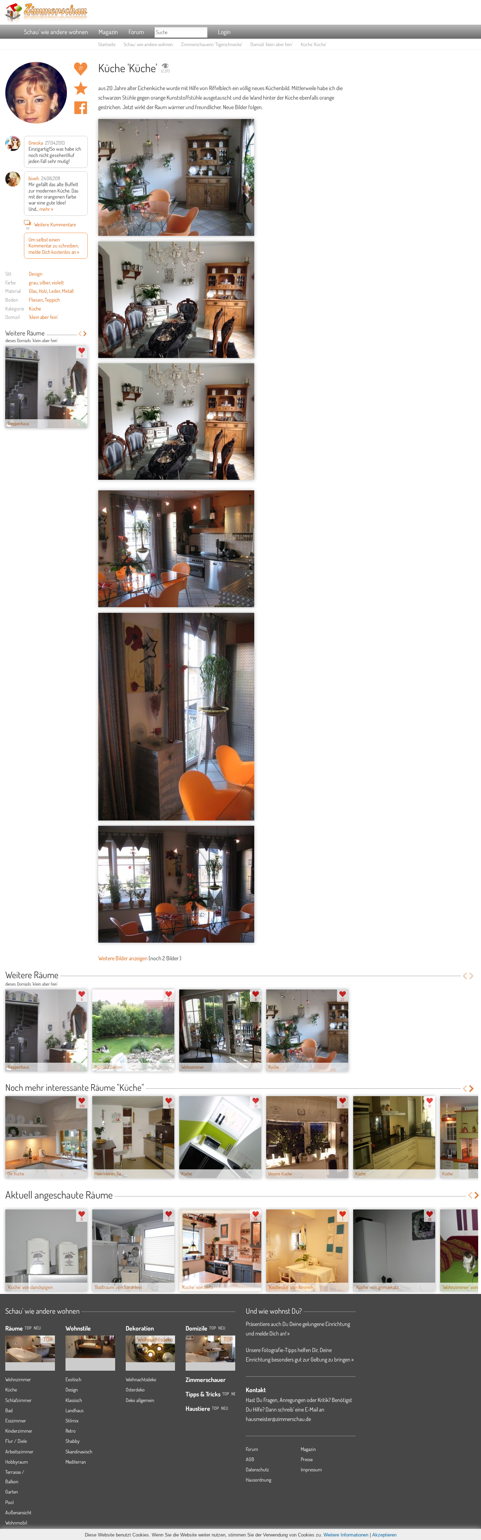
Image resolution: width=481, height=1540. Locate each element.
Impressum (311, 1469)
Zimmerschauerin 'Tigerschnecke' (211, 44)
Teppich (52, 299)
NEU (37, 1328)
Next (85, 334)
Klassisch (73, 1400)
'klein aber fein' (43, 317)
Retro (70, 1431)
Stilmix (72, 1420)
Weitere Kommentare (51, 225)
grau (33, 282)
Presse (307, 1459)
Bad (9, 1410)
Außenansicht (18, 1512)
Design (35, 273)
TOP (28, 1328)
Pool (9, 1502)
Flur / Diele (16, 1441)
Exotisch (73, 1379)
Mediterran (75, 1462)
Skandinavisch (78, 1451)
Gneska (36, 142)
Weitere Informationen (346, 1535)
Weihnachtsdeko (141, 1379)
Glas (33, 291)
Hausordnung (258, 1480)
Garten (11, 1492)
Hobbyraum (16, 1462)
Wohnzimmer (18, 1379)
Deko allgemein (140, 1400)
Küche (35, 308)
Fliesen (36, 299)
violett (58, 282)
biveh (34, 178)
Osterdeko (135, 1390)
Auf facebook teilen (81, 108)
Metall (68, 291)
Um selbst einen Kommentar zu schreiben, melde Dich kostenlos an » (54, 245)
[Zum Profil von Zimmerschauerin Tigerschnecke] (36, 93)
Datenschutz (257, 1469)
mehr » (46, 209)
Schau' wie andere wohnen (56, 32)
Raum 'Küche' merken (81, 88)
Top (212, 1328)
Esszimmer (15, 1420)
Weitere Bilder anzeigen (123, 958)
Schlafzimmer (18, 1400)
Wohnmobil (16, 1523)
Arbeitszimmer (19, 1451)
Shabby (72, 1441)
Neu (221, 1328)
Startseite (106, 44)
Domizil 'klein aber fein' (271, 44)
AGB (250, 1459)
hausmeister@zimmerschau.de (278, 1418)
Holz (43, 291)
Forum (136, 32)
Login (224, 32)
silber (44, 282)
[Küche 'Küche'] (176, 177)
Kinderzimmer (18, 1431)
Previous (79, 334)
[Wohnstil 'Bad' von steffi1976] (90, 1341)
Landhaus (74, 1410)
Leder (54, 291)
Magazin (108, 32)
